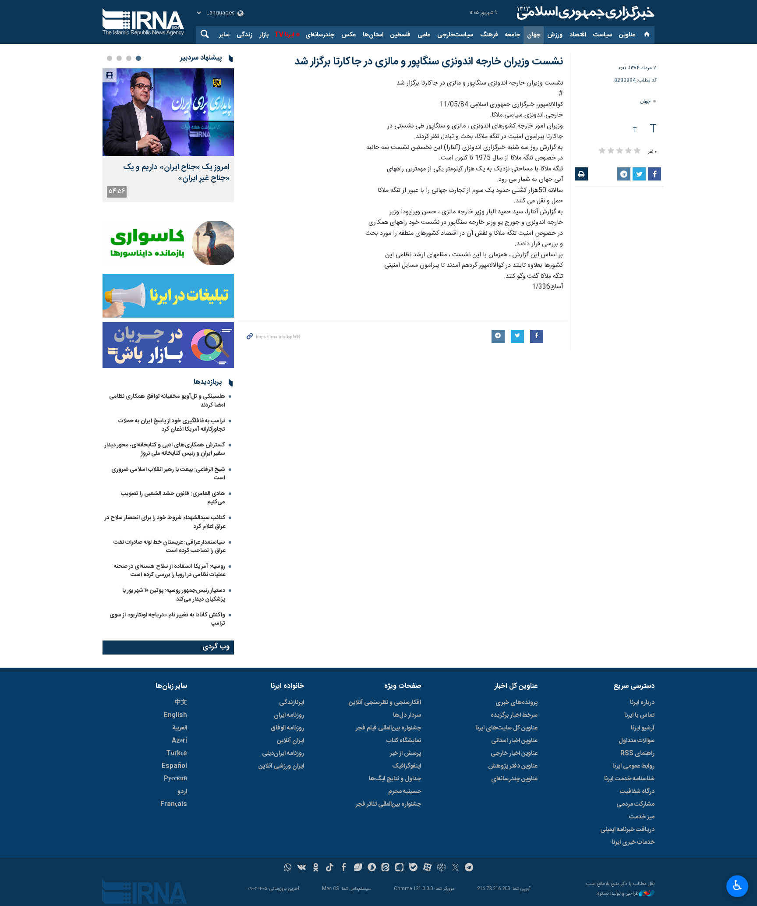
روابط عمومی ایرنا (633, 766)
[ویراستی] (358, 868)
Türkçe (176, 753)
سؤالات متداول (636, 741)
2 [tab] (128, 58)
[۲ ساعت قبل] (168, 112)
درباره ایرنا (642, 702)
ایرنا (584, 13)
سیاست (602, 35)
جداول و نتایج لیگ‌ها (395, 779)
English (175, 715)
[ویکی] (302, 868)
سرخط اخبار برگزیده (514, 715)
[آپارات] (427, 868)
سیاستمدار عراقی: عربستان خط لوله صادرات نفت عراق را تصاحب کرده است (169, 547)
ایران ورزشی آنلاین (281, 766)
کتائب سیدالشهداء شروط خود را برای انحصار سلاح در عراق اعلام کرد (165, 522)
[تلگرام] (469, 868)
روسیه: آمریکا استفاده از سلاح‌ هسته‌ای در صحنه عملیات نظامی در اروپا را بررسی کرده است (169, 571)
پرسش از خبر (405, 753)
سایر (224, 35)
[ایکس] (455, 868)
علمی (423, 35)
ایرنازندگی (291, 702)
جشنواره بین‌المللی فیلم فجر (388, 728)
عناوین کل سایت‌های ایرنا (506, 728)
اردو (182, 791)
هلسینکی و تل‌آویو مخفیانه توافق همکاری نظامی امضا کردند (167, 401)
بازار (264, 35)
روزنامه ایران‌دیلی (283, 753)
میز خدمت (641, 817)
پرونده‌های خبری (516, 702)
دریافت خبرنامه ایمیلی (627, 830)
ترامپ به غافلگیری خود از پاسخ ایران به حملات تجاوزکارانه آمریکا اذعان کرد (171, 425)
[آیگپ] (399, 868)
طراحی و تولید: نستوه (618, 894)
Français (173, 804)
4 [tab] (109, 58)
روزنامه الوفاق (287, 728)
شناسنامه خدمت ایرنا (629, 779)
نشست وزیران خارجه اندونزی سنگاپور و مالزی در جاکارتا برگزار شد (428, 62)
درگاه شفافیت (637, 791)
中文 (181, 702)
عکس (348, 35)
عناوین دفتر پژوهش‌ (513, 766)
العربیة (179, 728)
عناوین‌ (627, 35)
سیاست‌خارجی (455, 35)
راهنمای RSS (637, 753)
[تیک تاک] (330, 868)
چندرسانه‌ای (319, 35)
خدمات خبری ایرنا (633, 842)
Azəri (179, 741)
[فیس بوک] (344, 868)
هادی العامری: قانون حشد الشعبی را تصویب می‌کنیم (173, 498)
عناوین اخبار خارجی (514, 753)
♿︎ (737, 885)
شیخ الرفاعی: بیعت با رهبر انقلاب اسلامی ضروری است (168, 474)
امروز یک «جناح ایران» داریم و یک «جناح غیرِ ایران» (176, 173)
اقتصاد (578, 35)
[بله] (413, 868)
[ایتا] (386, 868)
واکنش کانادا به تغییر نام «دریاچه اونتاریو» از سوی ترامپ (167, 619)
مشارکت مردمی (635, 804)
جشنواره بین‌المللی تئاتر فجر (388, 804)
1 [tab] (138, 58)
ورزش (554, 35)
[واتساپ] (288, 868)
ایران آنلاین (290, 741)
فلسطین (400, 35)
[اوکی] (316, 868)
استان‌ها (373, 35)
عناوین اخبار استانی (514, 741)
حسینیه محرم (404, 791)
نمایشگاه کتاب (403, 741)
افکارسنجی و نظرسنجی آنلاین (385, 702)
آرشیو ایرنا (642, 728)
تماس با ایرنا (639, 715)
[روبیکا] (441, 868)
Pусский (175, 779)
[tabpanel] (168, 135)
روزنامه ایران (289, 715)
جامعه (512, 35)
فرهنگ (489, 35)
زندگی (244, 35)
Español (174, 766)
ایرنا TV (284, 35)
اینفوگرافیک (406, 766)
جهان (533, 35)
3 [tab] (119, 58)
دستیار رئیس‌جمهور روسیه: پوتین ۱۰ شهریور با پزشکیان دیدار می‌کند (173, 595)
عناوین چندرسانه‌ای (514, 779)
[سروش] (372, 868)
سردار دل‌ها (407, 715)
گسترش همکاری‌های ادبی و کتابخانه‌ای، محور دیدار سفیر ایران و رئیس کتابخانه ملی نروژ (165, 449)
